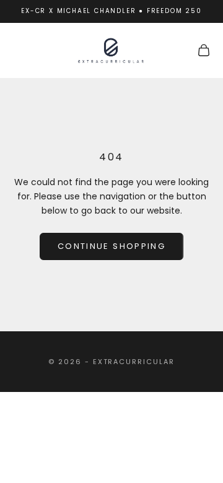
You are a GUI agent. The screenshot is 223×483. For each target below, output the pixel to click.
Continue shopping (111, 246)
